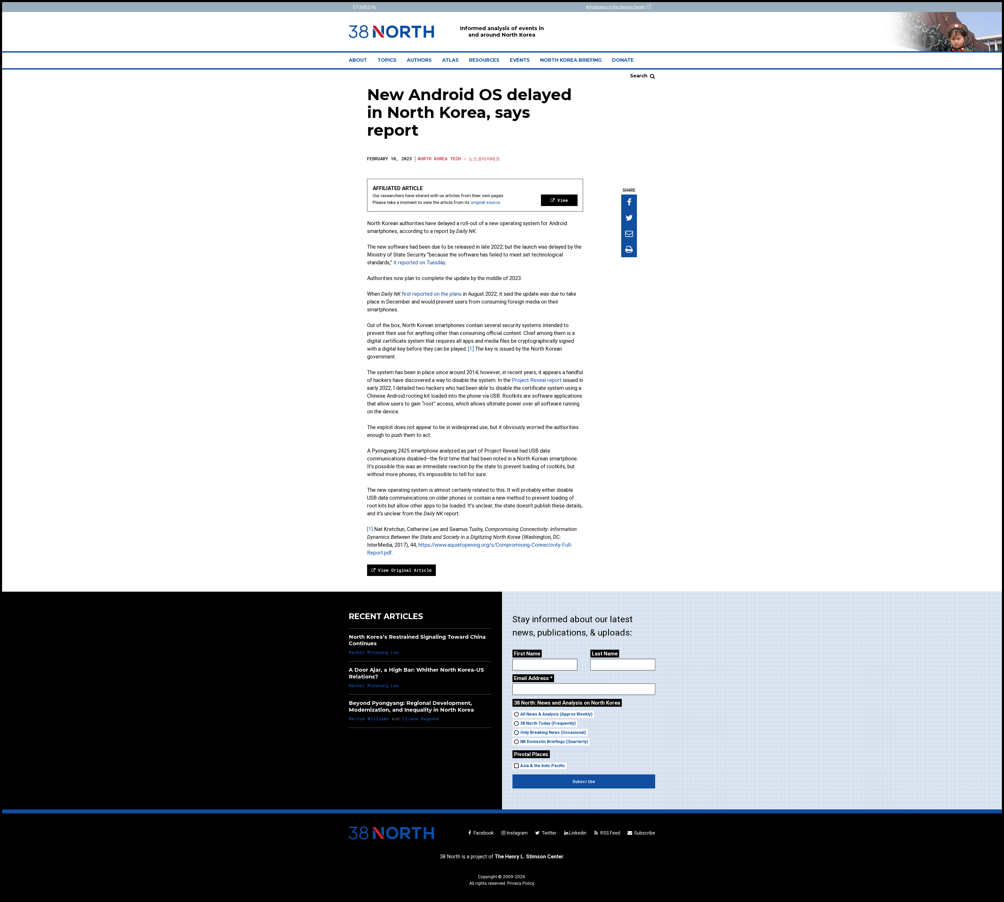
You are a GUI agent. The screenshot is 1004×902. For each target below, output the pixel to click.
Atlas (450, 60)
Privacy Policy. (521, 883)
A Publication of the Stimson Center (616, 7)
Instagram (517, 833)
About (360, 62)
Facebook (483, 833)
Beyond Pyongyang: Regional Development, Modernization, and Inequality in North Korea (411, 706)
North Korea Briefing (571, 60)
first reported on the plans (431, 294)
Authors (419, 60)
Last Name (605, 653)
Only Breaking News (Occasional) (553, 732)
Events (520, 60)
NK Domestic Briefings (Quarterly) (554, 741)
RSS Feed (609, 833)
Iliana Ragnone (420, 719)
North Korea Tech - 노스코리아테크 (459, 159)
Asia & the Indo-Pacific (542, 765)
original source (485, 202)
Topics (387, 60)
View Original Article (403, 570)
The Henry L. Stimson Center (529, 856)
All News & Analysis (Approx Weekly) (556, 714)
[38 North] (391, 833)
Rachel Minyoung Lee (374, 652)
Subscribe (644, 833)
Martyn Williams (369, 719)
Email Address (533, 678)
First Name (527, 653)
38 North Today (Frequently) (548, 723)
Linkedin (577, 833)
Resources (484, 60)
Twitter (548, 833)
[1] (471, 349)
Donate (623, 60)
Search (638, 76)
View (561, 200)
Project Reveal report (537, 380)
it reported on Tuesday (419, 262)
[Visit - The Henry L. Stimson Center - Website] (424, 7)
